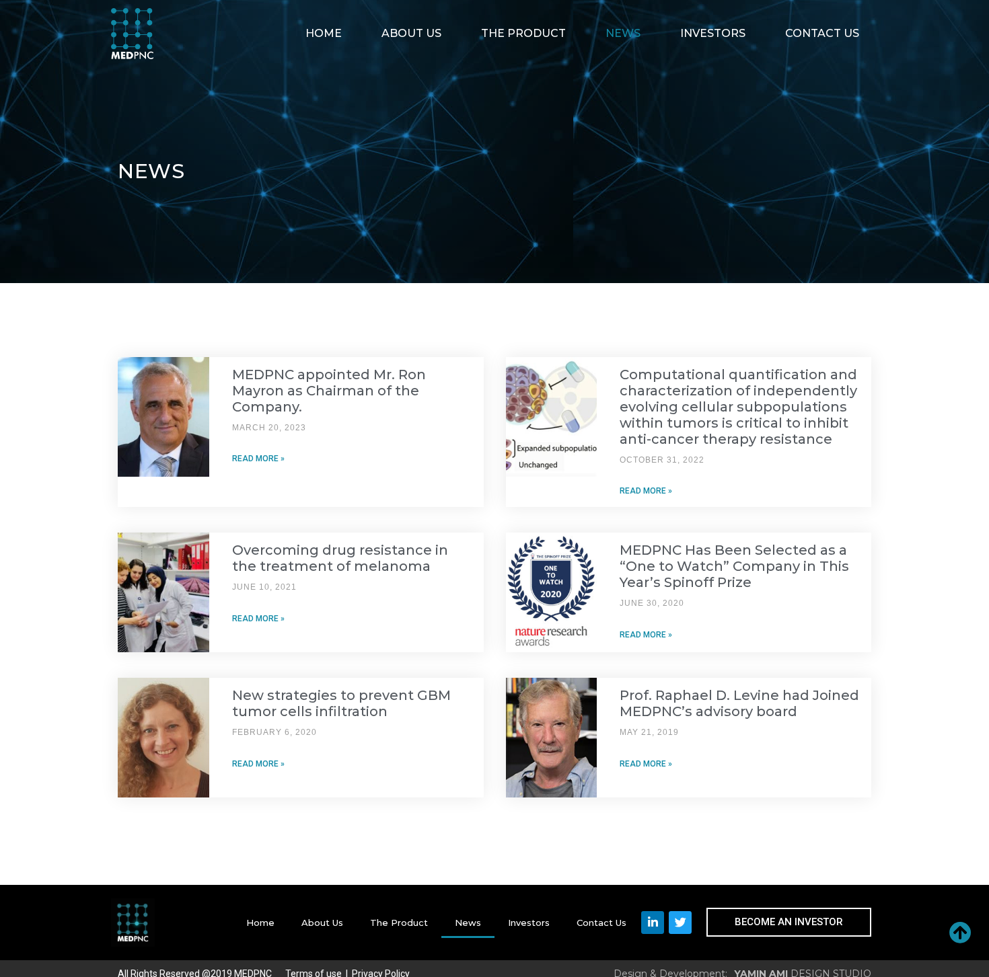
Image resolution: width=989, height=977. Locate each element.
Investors (712, 33)
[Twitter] (680, 922)
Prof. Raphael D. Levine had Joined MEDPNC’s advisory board (739, 703)
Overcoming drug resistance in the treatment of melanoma (340, 558)
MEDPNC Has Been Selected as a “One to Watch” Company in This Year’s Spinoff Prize (734, 566)
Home (323, 33)
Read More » (258, 458)
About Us (411, 33)
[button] (788, 922)
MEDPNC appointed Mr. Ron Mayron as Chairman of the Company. (329, 390)
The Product (523, 33)
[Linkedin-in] (652, 922)
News (623, 33)
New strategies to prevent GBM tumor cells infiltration (341, 703)
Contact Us (822, 33)
